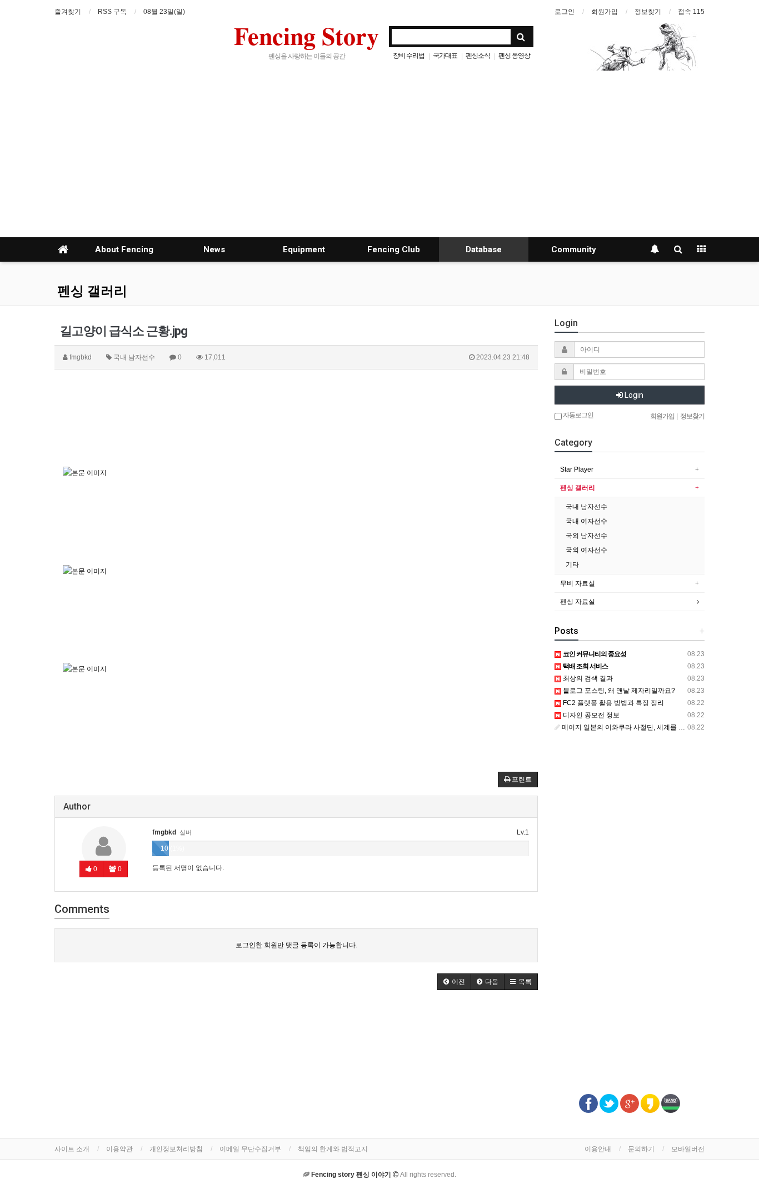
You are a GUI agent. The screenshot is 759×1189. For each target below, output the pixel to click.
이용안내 (598, 1149)
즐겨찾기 (67, 12)
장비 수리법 (409, 55)
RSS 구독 (112, 12)
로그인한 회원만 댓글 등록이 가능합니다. (296, 945)
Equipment (304, 249)
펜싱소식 (478, 55)
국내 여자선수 (586, 521)
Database (484, 249)
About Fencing (124, 249)
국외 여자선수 (586, 550)
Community (573, 249)
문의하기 (641, 1149)
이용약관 (119, 1149)
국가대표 (445, 55)
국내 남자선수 (586, 507)
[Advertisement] (379, 154)
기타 (572, 564)
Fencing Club (393, 249)
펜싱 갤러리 (92, 291)
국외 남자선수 (586, 535)
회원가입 (604, 12)
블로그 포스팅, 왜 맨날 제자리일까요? (618, 691)
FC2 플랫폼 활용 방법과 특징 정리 (612, 703)
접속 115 (691, 12)
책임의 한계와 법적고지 (333, 1149)
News (214, 249)
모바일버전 (688, 1149)
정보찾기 (648, 12)
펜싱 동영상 (514, 55)
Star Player (576, 469)
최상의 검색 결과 (587, 678)
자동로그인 (577, 415)
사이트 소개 (71, 1149)
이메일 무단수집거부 (250, 1149)
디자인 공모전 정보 (590, 715)
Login (633, 395)
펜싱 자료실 (577, 602)
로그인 (565, 12)
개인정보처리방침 (176, 1149)
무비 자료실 (577, 583)
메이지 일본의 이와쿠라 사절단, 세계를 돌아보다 (632, 727)
